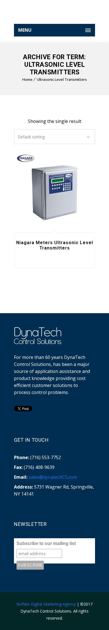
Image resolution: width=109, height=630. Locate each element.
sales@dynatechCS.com (53, 477)
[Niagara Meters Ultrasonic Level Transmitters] (54, 192)
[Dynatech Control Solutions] (54, 14)
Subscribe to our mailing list (46, 543)
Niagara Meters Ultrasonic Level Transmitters (54, 245)
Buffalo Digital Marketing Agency (46, 604)
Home (27, 79)
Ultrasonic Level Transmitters (62, 79)
